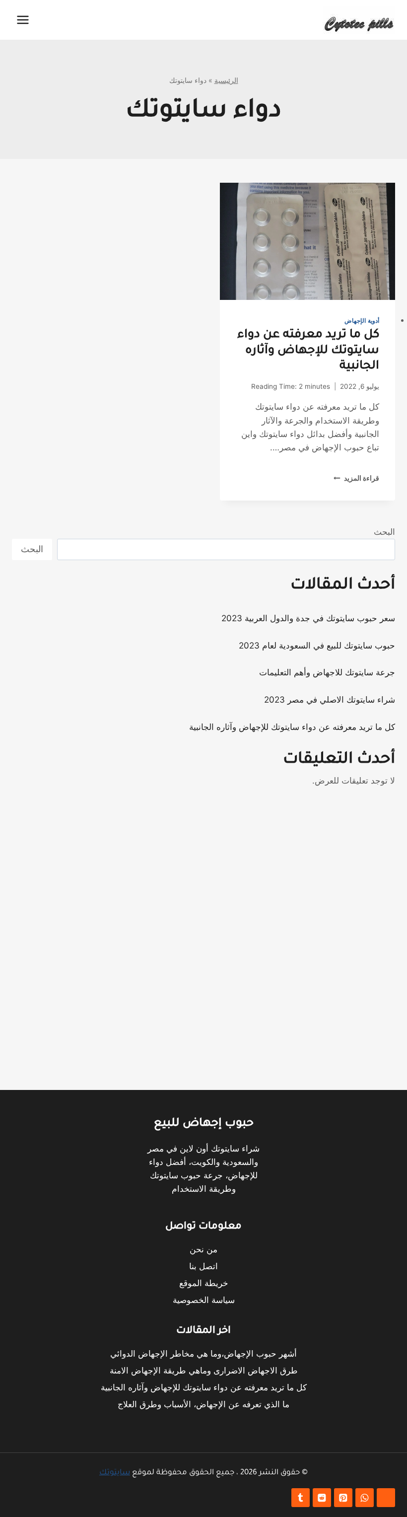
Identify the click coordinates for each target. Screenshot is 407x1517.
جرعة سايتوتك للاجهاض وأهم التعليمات (327, 672)
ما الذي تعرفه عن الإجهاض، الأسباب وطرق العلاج (203, 1404)
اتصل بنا (203, 1266)
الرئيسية (226, 80)
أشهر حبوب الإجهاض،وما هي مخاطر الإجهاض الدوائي (203, 1354)
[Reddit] (322, 1498)
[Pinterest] (343, 1498)
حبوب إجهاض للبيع (204, 1124)
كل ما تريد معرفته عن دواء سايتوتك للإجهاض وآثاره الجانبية (308, 350)
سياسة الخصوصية (204, 1300)
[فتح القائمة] (23, 19)
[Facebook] (386, 1498)
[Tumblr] (300, 1498)
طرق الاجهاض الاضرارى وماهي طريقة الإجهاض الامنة (204, 1370)
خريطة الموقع (203, 1283)
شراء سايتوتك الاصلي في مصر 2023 (329, 700)
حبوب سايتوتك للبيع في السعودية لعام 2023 (317, 645)
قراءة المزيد (356, 478)
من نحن (203, 1249)
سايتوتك (114, 1473)
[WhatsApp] (364, 1498)
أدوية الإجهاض (361, 320)
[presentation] (307, 241)
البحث (384, 532)
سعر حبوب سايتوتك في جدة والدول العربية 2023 (308, 618)
